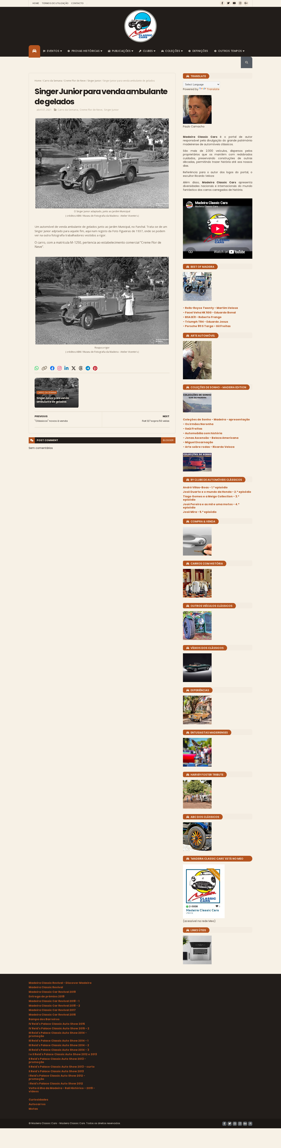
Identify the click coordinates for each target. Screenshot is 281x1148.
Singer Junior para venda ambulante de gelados (53, 400)
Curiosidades (38, 1099)
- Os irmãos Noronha (198, 424)
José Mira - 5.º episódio (200, 512)
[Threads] (81, 368)
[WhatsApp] (37, 368)
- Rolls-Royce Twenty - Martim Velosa (210, 308)
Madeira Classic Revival (46, 987)
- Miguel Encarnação (198, 442)
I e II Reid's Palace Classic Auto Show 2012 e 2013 (63, 1054)
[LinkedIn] (66, 368)
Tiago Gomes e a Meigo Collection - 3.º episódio (211, 498)
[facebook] (222, 3)
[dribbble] (235, 1124)
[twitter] (228, 3)
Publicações (121, 51)
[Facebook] (52, 368)
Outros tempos (230, 51)
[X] (73, 368)
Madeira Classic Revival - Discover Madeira (60, 983)
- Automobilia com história (202, 433)
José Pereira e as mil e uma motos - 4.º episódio (211, 505)
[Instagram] (60, 368)
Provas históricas (86, 51)
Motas (33, 1109)
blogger (168, 440)
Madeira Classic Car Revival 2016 (52, 1015)
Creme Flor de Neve (75, 80)
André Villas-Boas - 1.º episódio (205, 487)
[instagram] (240, 3)
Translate (213, 89)
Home (35, 3)
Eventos (53, 51)
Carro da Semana (52, 80)
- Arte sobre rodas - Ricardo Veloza (208, 447)
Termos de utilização (55, 3)
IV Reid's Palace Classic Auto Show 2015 (57, 1024)
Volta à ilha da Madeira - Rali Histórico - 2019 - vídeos (62, 1089)
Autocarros (37, 1104)
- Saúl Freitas (192, 429)
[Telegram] (88, 368)
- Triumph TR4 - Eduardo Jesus (205, 322)
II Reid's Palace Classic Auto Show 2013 (56, 1071)
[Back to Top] (250, 1124)
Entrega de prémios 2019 (46, 996)
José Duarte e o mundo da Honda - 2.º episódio (217, 492)
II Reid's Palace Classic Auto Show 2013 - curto (62, 1067)
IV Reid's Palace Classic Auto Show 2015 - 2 (59, 1028)
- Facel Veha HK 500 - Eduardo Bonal (209, 312)
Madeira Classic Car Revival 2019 (52, 992)
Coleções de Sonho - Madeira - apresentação (216, 419)
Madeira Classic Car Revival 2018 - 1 (54, 1001)
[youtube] (234, 3)
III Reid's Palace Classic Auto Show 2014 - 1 (58, 1041)
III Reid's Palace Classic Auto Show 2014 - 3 (59, 1050)
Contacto (77, 3)
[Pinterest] (95, 368)
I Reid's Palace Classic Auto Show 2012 (56, 1083)
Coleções (172, 51)
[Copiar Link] (44, 368)
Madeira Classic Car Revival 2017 (52, 1010)
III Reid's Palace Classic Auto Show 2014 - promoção (58, 1034)
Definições (200, 51)
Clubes (148, 51)
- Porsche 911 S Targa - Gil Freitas (207, 326)
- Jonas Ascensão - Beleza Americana (210, 438)
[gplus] (246, 3)
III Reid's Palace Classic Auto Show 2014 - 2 (59, 1045)
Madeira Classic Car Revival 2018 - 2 (54, 1006)
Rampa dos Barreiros (44, 1019)
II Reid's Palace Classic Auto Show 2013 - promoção (57, 1060)
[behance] (245, 1124)
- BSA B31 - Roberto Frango (202, 317)
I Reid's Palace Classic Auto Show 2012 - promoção (57, 1077)
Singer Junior (94, 80)
